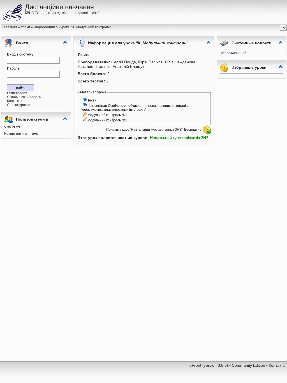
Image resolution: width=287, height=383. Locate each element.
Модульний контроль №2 (107, 120)
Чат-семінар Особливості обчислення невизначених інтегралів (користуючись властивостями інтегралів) (134, 108)
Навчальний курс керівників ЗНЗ (179, 137)
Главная (10, 27)
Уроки (25, 27)
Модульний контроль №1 (107, 115)
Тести (91, 100)
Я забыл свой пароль (24, 97)
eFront (195, 365)
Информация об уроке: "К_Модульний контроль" (72, 27)
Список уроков (18, 105)
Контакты (14, 101)
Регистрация (17, 93)
